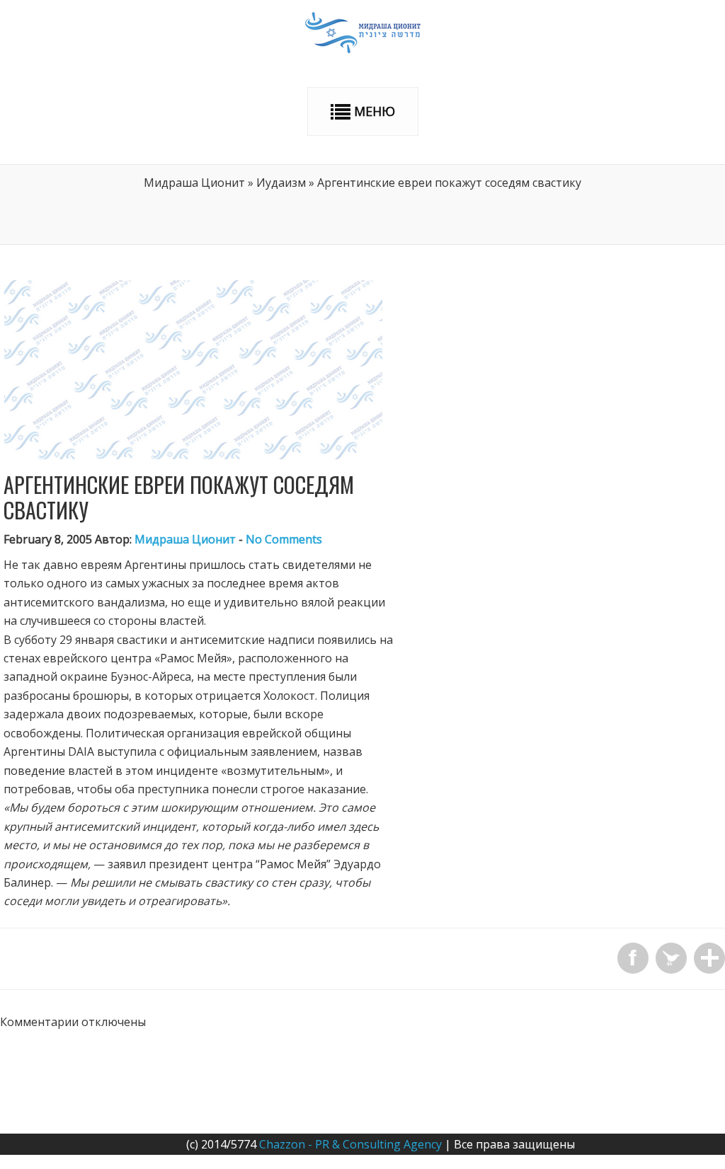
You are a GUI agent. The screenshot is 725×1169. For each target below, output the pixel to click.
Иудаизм (281, 182)
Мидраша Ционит (194, 182)
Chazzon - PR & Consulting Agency (350, 1144)
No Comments (284, 539)
